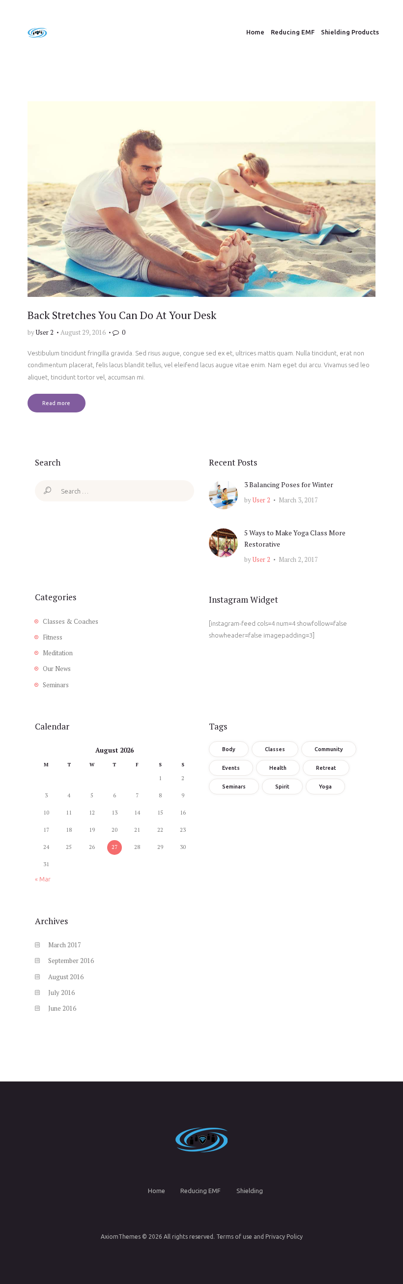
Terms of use (234, 1236)
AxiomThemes (121, 1236)
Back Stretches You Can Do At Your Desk (122, 315)
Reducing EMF (200, 1190)
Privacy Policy (284, 1236)
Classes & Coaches (70, 621)
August (66, 976)
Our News (57, 668)
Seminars (56, 684)
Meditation (58, 652)
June (62, 1008)
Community (329, 749)
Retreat (326, 768)
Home (156, 1190)
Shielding (249, 1190)
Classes (275, 749)
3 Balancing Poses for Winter (288, 484)
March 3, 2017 (298, 500)
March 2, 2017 (298, 559)
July (61, 992)
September (71, 960)
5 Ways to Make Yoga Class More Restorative (294, 538)
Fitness (52, 637)
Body (228, 749)
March (64, 944)
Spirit (282, 786)
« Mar (43, 878)
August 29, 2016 (83, 332)
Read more (56, 403)
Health (278, 768)
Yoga (325, 786)
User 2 (45, 332)
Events (231, 768)
